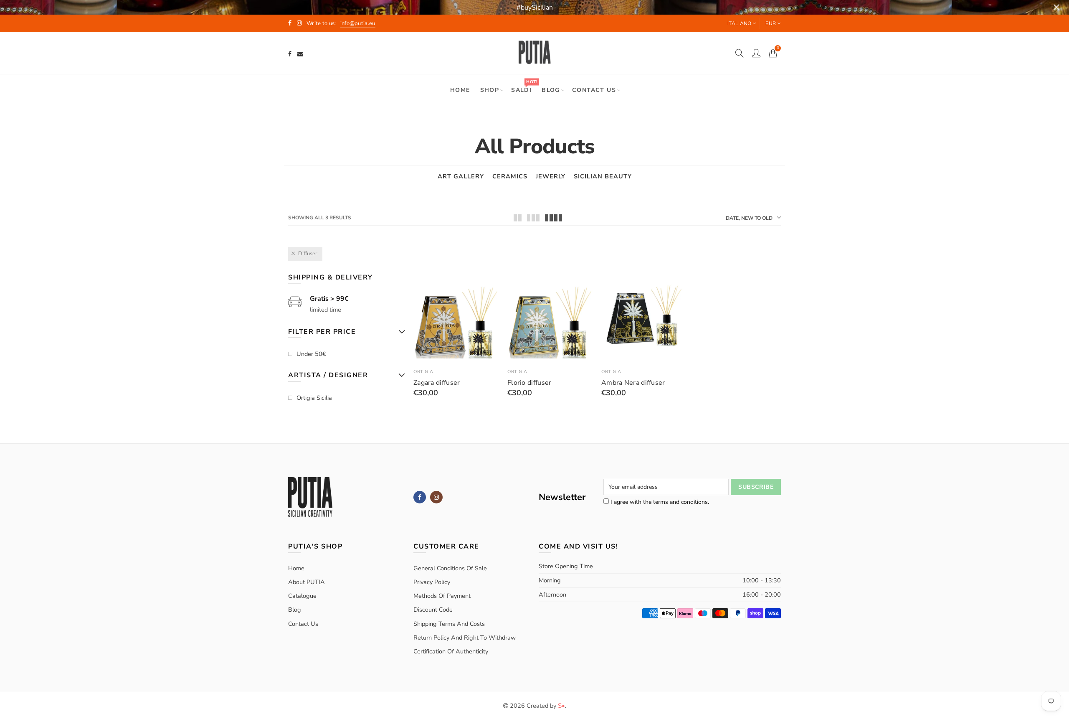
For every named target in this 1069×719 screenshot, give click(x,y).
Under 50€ (311, 354)
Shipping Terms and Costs (449, 624)
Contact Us (303, 624)
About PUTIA (306, 582)
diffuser (307, 253)
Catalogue (302, 596)
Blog (551, 90)
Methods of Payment (442, 596)
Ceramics (509, 176)
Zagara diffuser (436, 382)
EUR (770, 23)
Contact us (594, 90)
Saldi (524, 86)
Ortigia (423, 371)
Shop (489, 90)
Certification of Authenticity (450, 651)
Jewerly (550, 176)
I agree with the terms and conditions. (659, 502)
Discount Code (433, 609)
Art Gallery (461, 176)
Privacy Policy (431, 582)
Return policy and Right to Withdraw (464, 637)
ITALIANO (739, 23)
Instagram (436, 497)
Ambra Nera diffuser (633, 382)
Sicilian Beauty (603, 176)
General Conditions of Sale (450, 568)
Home (460, 90)
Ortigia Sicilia (314, 398)
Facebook (419, 497)
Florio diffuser (529, 382)
